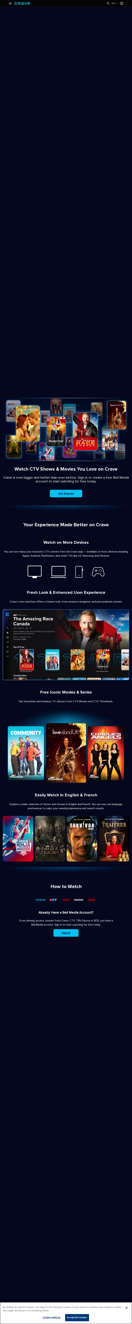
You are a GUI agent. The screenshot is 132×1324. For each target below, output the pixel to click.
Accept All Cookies (77, 1317)
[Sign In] (122, 3)
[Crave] (60, 3)
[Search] (108, 3)
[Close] (126, 1307)
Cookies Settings (51, 1317)
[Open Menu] (10, 3)
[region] (66, 1313)
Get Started (66, 493)
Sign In (66, 933)
